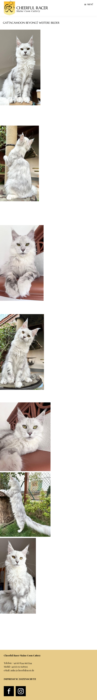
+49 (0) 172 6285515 (19, 666)
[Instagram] (21, 687)
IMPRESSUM (11, 679)
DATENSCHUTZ (27, 679)
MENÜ (90, 4)
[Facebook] (9, 687)
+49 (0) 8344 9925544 (22, 663)
